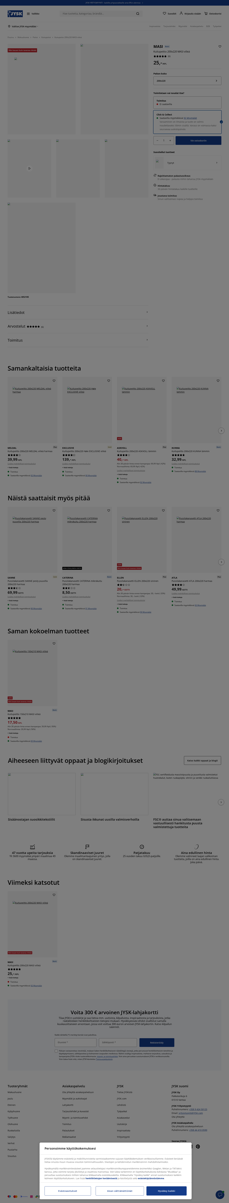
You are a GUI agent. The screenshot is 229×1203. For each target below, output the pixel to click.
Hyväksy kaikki (166, 1190)
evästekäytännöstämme (151, 1178)
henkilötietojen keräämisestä (101, 1178)
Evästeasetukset (67, 1190)
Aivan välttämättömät (120, 1190)
